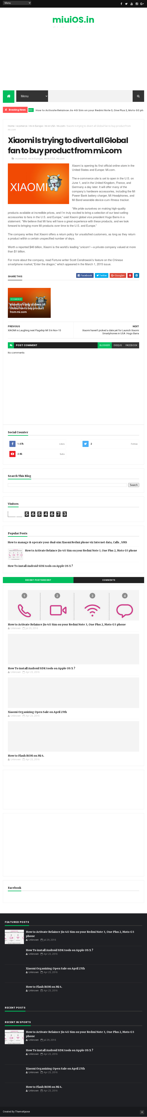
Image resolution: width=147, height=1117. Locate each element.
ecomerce (21, 126)
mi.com (61, 126)
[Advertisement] (73, 59)
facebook (131, 345)
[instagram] (137, 4)
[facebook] (121, 4)
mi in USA (50, 126)
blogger (105, 345)
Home (11, 126)
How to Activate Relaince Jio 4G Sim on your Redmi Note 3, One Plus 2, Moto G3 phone (84, 110)
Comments (108, 580)
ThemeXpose (22, 1111)
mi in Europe (36, 126)
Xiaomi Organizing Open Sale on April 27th (37, 712)
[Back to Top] (142, 1112)
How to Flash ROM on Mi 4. (26, 755)
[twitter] (126, 4)
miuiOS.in (73, 20)
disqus (118, 345)
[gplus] (142, 4)
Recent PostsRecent (38, 580)
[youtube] (132, 4)
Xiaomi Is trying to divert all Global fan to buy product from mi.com (27, 308)
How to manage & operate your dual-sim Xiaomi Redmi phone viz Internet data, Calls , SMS (67, 542)
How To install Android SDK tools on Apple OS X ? (40, 566)
